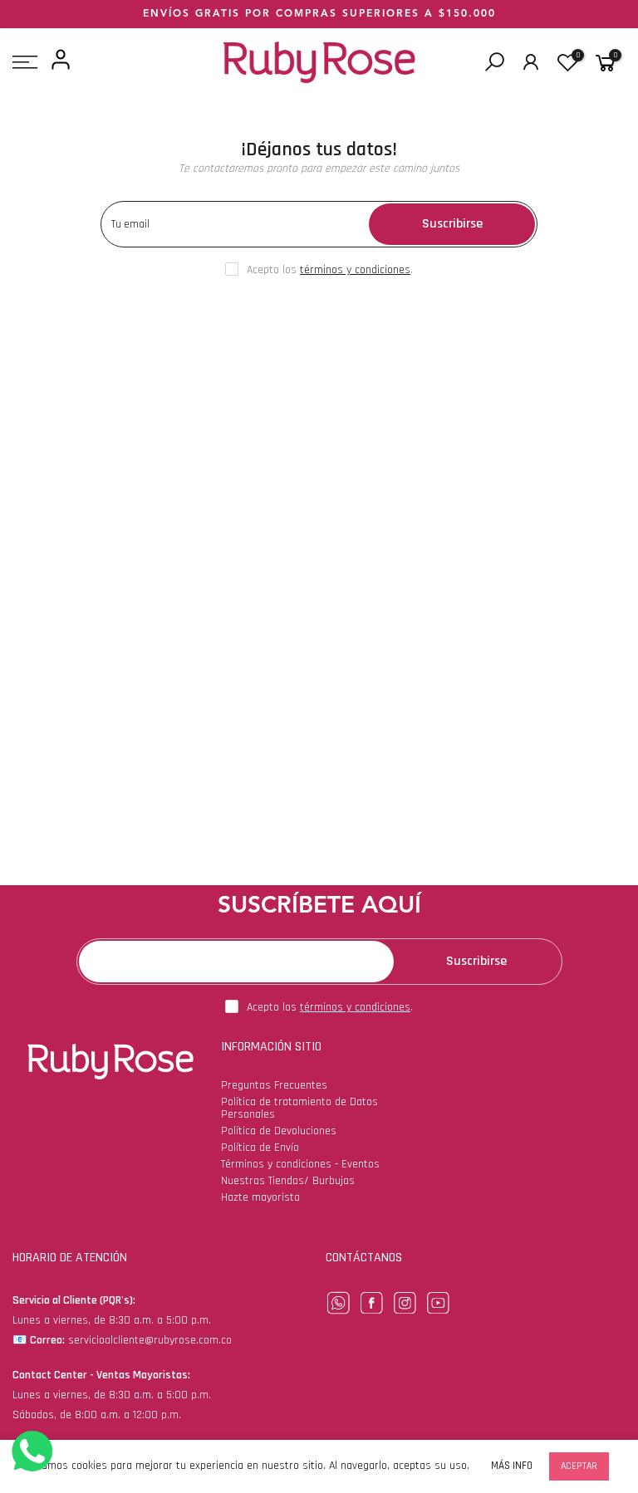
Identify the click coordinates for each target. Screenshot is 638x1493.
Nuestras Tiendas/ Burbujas (288, 1180)
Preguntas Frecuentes (274, 1085)
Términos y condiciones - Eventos (300, 1164)
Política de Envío (260, 1147)
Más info (511, 1466)
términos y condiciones (355, 269)
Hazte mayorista (260, 1197)
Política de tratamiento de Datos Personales (299, 1108)
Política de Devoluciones (278, 1130)
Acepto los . (330, 269)
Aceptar (579, 1466)
